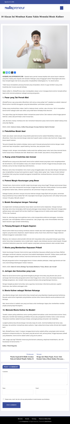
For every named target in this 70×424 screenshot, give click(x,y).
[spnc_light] (68, 8)
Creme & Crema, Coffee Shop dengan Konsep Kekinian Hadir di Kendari (33, 127)
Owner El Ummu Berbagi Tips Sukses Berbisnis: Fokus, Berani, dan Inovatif (34, 267)
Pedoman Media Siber (45, 419)
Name (4, 388)
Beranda (20, 419)
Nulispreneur (25, 421)
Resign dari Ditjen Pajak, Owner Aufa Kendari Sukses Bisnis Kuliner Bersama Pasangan (50, 358)
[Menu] (61, 8)
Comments (5, 371)
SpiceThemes (48, 421)
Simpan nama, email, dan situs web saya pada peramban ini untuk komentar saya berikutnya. (27, 399)
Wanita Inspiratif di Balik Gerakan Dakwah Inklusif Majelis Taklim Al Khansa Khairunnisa (22, 358)
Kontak (27, 419)
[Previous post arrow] (3, 357)
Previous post (30, 354)
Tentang (34, 419)
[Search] (65, 8)
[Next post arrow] (66, 357)
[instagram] (66, 2)
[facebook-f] (64, 2)
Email (37, 388)
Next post (39, 354)
